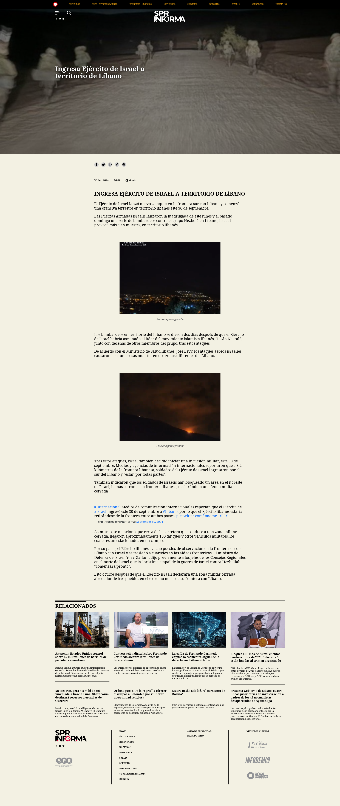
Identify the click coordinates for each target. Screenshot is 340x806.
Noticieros (85, 4)
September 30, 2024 (149, 522)
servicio (124, 763)
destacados (126, 741)
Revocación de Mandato (251, 4)
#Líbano (170, 511)
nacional (125, 747)
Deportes (130, 4)
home (122, 731)
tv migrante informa (132, 773)
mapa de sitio (195, 735)
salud (123, 757)
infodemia (125, 752)
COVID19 (151, 4)
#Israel (100, 511)
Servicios (108, 4)
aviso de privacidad (199, 731)
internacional (128, 768)
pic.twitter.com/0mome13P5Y (202, 515)
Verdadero (173, 4)
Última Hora (198, 4)
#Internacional (107, 507)
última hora (127, 736)
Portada (221, 4)
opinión (124, 779)
